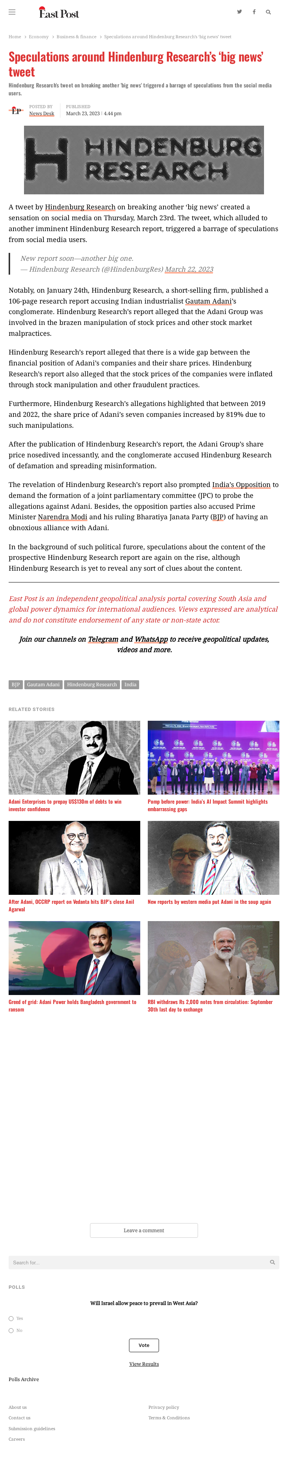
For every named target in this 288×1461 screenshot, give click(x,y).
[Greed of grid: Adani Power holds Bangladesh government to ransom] (74, 925)
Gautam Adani (208, 300)
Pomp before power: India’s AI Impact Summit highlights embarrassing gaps (208, 805)
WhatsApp (151, 638)
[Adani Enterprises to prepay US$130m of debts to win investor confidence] (74, 725)
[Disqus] (144, 1119)
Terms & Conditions (169, 1417)
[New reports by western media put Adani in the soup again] (213, 825)
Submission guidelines (32, 1428)
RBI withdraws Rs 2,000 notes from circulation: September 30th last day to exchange (210, 1005)
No (19, 1330)
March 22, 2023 (189, 269)
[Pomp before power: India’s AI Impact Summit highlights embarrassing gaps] (213, 725)
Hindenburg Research (80, 206)
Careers (17, 1439)
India (130, 684)
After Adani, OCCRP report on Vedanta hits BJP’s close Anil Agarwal (71, 905)
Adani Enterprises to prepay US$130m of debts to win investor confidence (65, 805)
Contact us (19, 1417)
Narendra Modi (62, 516)
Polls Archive (24, 1379)
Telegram (103, 638)
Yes (19, 1318)
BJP (218, 516)
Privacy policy (163, 1407)
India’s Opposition (241, 484)
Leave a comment (144, 1230)
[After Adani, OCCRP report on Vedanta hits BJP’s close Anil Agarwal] (74, 825)
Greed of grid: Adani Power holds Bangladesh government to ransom (72, 1005)
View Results (144, 1363)
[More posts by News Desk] (16, 107)
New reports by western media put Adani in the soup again (209, 901)
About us (18, 1407)
